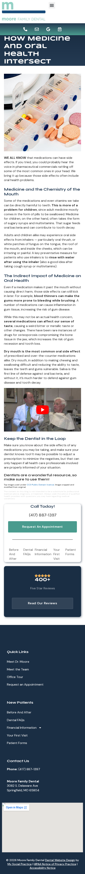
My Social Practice (20, 864)
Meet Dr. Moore (18, 662)
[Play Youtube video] (42, 410)
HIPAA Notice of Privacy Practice (55, 864)
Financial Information (43, 552)
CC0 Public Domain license (40, 484)
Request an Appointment (25, 684)
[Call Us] (25, 29)
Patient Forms (70, 552)
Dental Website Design (60, 860)
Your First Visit (56, 554)
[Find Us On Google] (48, 29)
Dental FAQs (28, 552)
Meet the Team (18, 669)
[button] (52, 5)
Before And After (14, 554)
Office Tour (15, 677)
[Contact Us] (37, 29)
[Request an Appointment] (60, 29)
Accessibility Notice (43, 868)
